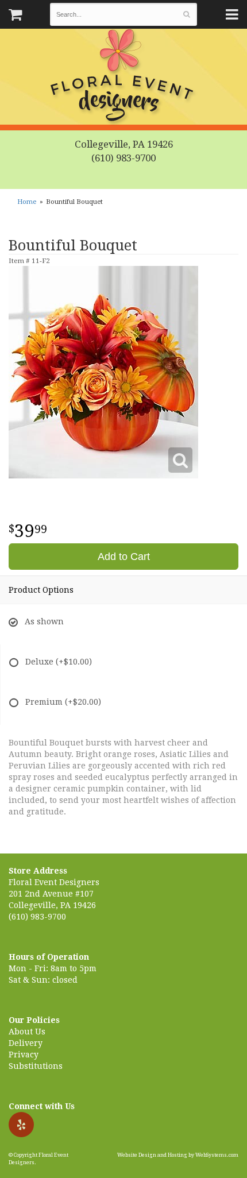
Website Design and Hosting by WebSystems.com (177, 1155)
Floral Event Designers (123, 77)
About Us (27, 1031)
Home (26, 202)
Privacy (23, 1054)
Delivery (26, 1043)
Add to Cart (124, 556)
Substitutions (36, 1066)
